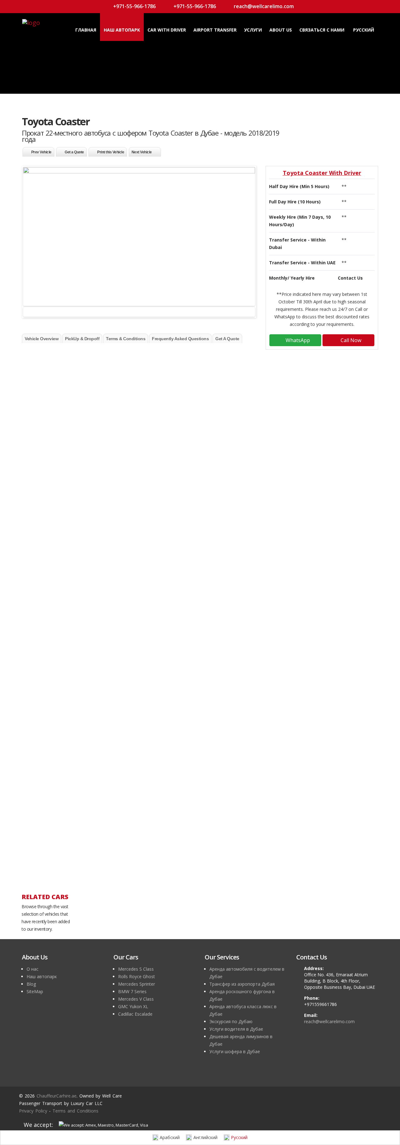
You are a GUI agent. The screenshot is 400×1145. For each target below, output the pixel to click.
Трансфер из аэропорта (63, 573)
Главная (85, 30)
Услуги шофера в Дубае (234, 1051)
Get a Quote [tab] (227, 338)
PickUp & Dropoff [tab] (82, 338)
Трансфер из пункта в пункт (69, 543)
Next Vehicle (142, 152)
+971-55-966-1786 (134, 6)
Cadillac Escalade (135, 1014)
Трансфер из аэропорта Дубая (242, 984)
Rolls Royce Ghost (136, 976)
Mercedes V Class (136, 999)
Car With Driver (167, 30)
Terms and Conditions (75, 1111)
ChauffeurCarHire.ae (180, 351)
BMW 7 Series (132, 991)
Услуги (253, 30)
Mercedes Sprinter (136, 984)
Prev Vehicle (41, 152)
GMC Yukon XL (133, 1006)
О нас (32, 969)
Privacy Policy (33, 1111)
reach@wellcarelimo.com (263, 6)
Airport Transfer (215, 30)
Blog (31, 984)
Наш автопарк (122, 30)
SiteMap (35, 991)
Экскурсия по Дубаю (230, 1021)
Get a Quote (74, 152)
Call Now (350, 340)
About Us (280, 30)
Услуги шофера (53, 595)
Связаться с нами (321, 30)
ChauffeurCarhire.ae (57, 1096)
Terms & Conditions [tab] (125, 338)
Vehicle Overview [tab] (41, 338)
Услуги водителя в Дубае (236, 1029)
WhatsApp (297, 340)
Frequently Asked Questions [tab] (180, 338)
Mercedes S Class (136, 969)
